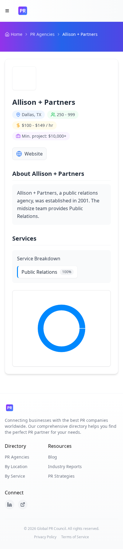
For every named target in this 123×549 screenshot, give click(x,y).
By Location (16, 466)
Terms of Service (75, 537)
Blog (52, 457)
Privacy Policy (45, 537)
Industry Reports (65, 466)
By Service (15, 476)
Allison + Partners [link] (80, 34)
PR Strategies (61, 476)
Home (16, 34)
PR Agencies (42, 34)
